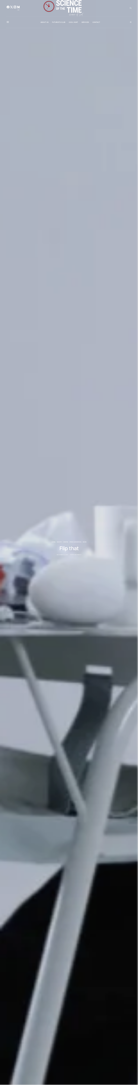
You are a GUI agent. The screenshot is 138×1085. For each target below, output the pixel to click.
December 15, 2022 (62, 554)
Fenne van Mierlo (75, 554)
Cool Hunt (73, 22)
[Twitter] (11, 8)
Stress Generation (75, 542)
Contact (96, 22)
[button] (131, 22)
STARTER (65, 542)
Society (59, 542)
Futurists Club (58, 22)
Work (84, 542)
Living (54, 542)
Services (85, 22)
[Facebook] (7, 8)
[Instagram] (14, 8)
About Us (45, 22)
